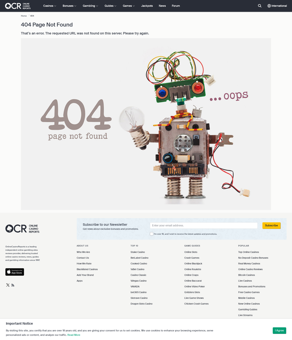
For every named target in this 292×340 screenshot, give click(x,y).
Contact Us (83, 257)
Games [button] (127, 6)
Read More (73, 335)
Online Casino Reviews (250, 269)
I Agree (279, 330)
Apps (79, 280)
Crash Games (191, 257)
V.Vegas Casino (139, 280)
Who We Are (83, 252)
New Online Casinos (249, 303)
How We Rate (84, 263)
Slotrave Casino (139, 297)
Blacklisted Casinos (87, 269)
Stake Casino (138, 252)
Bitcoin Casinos (246, 275)
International (279, 6)
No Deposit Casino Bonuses (253, 257)
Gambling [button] (89, 6)
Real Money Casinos (249, 263)
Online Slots (190, 252)
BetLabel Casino (139, 257)
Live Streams (245, 315)
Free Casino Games (249, 292)
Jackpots (147, 6)
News (162, 6)
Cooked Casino (139, 263)
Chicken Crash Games (196, 303)
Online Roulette (192, 269)
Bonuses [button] (68, 6)
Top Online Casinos (248, 252)
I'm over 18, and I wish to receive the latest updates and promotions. (185, 234)
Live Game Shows (194, 297)
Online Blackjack (193, 263)
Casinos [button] (48, 6)
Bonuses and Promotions (251, 286)
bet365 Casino (139, 292)
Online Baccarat (193, 280)
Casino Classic (138, 275)
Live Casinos (245, 280)
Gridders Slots (192, 292)
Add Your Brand (85, 275)
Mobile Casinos (246, 297)
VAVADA (135, 286)
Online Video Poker (194, 286)
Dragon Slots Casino (141, 303)
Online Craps (191, 275)
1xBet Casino (137, 269)
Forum (176, 6)
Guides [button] (109, 6)
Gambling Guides (247, 309)
